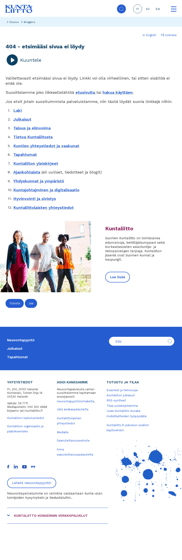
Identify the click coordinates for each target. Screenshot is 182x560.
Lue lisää (117, 277)
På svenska (168, 35)
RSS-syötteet (116, 400)
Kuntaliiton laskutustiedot (25, 418)
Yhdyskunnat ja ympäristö (38, 181)
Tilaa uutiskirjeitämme (122, 405)
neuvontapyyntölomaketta (75, 401)
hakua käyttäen (118, 92)
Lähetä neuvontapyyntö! (31, 483)
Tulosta (14, 303)
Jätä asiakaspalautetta (72, 409)
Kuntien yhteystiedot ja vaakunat (46, 145)
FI (137, 9)
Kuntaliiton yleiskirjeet (35, 163)
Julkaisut (22, 119)
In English (149, 35)
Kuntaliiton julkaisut (121, 395)
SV (148, 9)
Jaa (31, 303)
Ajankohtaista (26, 172)
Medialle (63, 432)
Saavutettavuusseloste (73, 440)
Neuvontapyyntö (21, 340)
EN (158, 9)
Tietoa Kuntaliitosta (33, 137)
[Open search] (121, 8)
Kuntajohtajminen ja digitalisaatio (46, 190)
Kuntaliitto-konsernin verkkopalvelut (51, 516)
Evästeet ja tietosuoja (122, 390)
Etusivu (14, 22)
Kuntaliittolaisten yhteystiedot (43, 207)
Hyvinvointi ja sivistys (34, 198)
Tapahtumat (25, 154)
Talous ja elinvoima (32, 128)
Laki (17, 110)
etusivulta (85, 92)
